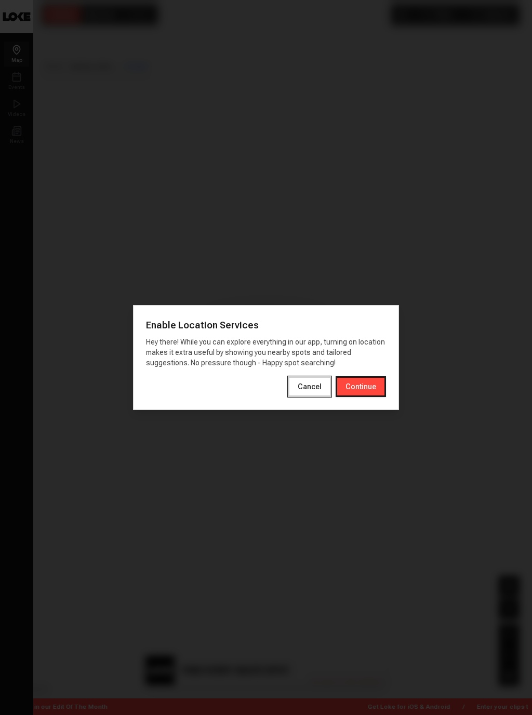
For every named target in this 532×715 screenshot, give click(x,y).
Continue (360, 386)
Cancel (310, 386)
